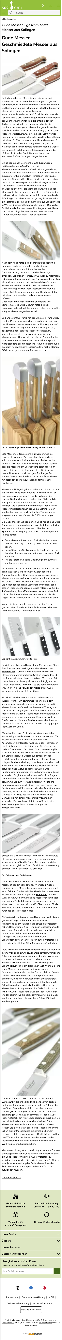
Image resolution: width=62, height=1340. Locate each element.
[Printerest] (44, 1288)
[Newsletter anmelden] (57, 1271)
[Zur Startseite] (11, 5)
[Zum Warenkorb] (58, 5)
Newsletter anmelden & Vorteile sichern (23, 1265)
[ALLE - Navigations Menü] (3, 13)
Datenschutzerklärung (33, 1297)
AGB (51, 1297)
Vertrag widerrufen (31, 1309)
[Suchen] (12, 12)
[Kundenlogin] (50, 5)
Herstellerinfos (9, 19)
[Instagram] (18, 1288)
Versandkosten (8, 1323)
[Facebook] (31, 1288)
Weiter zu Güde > (11, 1177)
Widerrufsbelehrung (18, 1303)
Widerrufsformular (42, 1303)
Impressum (12, 1297)
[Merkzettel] (42, 5)
